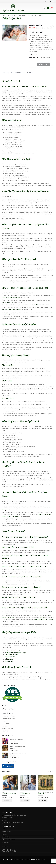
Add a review (49, 28)
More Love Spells (9, 661)
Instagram (14, 708)
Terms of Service (7, 837)
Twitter (6, 708)
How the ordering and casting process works (15, 652)
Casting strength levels (10, 656)
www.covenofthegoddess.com (32, 859)
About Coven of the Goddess (11, 654)
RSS (9, 708)
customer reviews (40, 28)
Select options (6, 800)
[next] (53, 26)
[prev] (51, 26)
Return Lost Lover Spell (13, 516)
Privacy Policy (6, 842)
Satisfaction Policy (9, 659)
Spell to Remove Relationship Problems (11, 309)
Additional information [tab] (17, 72)
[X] (45, 1)
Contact (5, 834)
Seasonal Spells (5, 726)
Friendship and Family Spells (8, 718)
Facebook (3, 708)
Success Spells (5, 731)
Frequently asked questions (11, 658)
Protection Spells (6, 723)
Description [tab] (5, 72)
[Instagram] (53, 1)
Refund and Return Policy (8, 839)
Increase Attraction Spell (8, 302)
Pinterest (12, 708)
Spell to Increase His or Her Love (11, 297)
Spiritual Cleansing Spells (7, 728)
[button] (44, 8)
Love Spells (35, 54)
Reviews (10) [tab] (30, 72)
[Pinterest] (50, 1)
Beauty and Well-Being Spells (8, 716)
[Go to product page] (5, 741)
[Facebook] (43, 1)
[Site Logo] (13, 8)
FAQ (4, 828)
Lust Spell (37, 304)
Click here (9, 820)
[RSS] (48, 1)
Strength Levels (33, 57)
